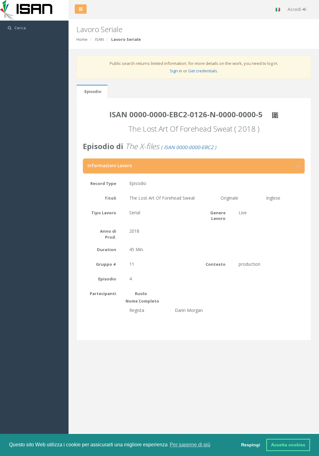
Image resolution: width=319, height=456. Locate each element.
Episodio (92, 91)
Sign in (176, 71)
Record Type (103, 183)
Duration (106, 249)
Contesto (216, 264)
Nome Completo (142, 301)
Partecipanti (103, 293)
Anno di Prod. (108, 234)
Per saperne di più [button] (190, 444)
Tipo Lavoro (103, 213)
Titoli (110, 198)
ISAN (99, 39)
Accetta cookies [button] (288, 444)
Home (82, 39)
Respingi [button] (250, 444)
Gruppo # (106, 264)
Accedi (295, 9)
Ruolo (141, 293)
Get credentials (202, 71)
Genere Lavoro (218, 215)
